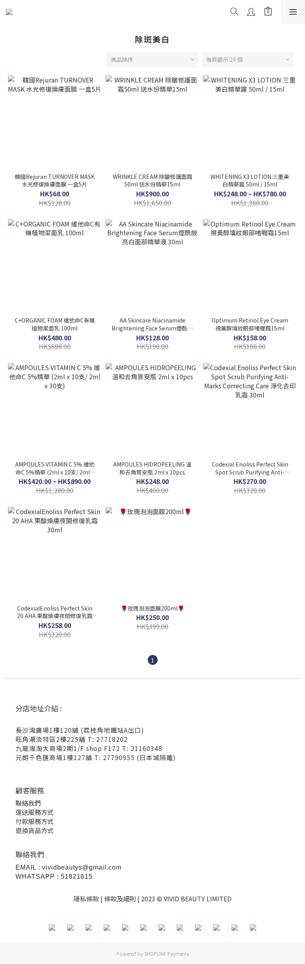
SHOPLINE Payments (166, 953)
